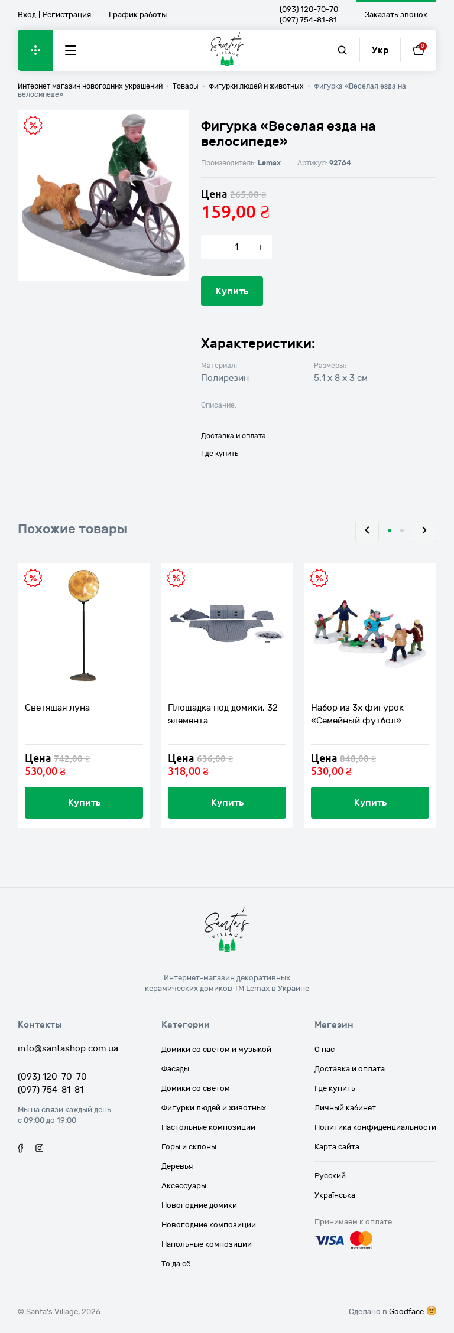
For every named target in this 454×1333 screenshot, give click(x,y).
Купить (232, 291)
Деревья (177, 1166)
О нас (324, 1049)
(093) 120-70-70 (309, 9)
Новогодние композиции (208, 1225)
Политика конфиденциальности (375, 1127)
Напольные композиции (206, 1244)
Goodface (406, 1311)
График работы (138, 15)
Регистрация (67, 14)
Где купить (219, 453)
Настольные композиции (208, 1127)
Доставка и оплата (233, 436)
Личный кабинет (345, 1108)
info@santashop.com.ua (68, 1048)
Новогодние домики (199, 1205)
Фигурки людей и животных (213, 1108)
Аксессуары (183, 1186)
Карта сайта (336, 1147)
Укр (380, 50)
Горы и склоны (188, 1147)
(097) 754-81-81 (308, 20)
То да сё (175, 1264)
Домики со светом (195, 1088)
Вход (27, 14)
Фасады (175, 1069)
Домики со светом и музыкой (216, 1049)
